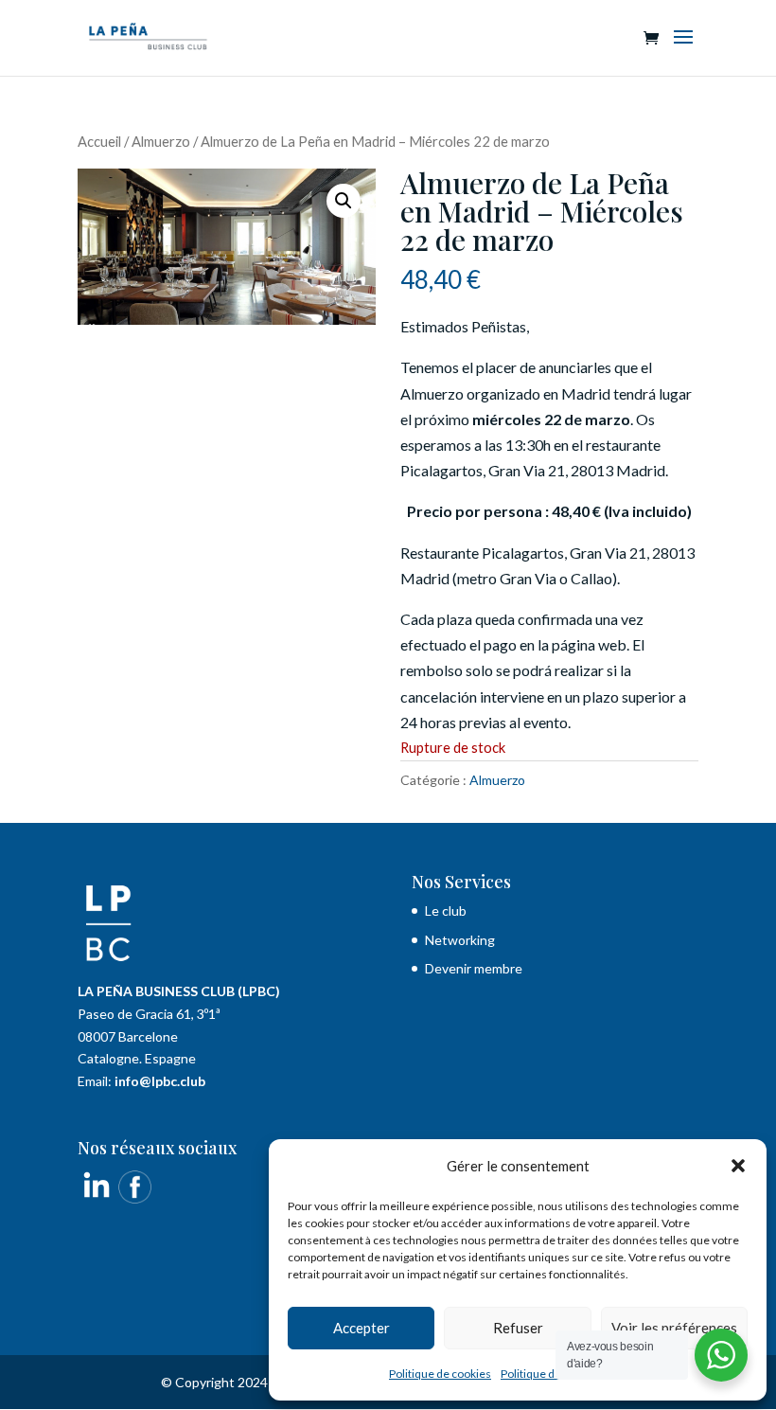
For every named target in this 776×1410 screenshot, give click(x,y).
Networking (460, 940)
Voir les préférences (674, 1327)
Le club (447, 910)
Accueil (99, 141)
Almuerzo (161, 141)
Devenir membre (473, 968)
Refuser (518, 1327)
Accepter (361, 1327)
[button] (738, 1165)
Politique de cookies (440, 1373)
